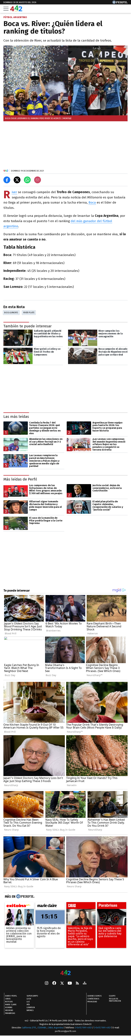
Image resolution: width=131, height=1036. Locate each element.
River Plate (28, 312)
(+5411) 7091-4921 (83, 1027)
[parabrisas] (111, 906)
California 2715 (29, 1027)
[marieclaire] (50, 906)
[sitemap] (84, 983)
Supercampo (32, 996)
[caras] (81, 906)
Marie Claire (11, 1005)
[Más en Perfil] (24, 896)
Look (29, 999)
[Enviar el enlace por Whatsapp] (27, 179)
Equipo (112, 996)
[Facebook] (54, 983)
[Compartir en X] (17, 179)
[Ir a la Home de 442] (16, 10)
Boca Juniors (11, 312)
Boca (92, 202)
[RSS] (77, 983)
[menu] (6, 8)
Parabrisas (10, 1013)
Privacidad (92, 1002)
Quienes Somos (94, 996)
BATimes (30, 1010)
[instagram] (46, 983)
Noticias (9, 1002)
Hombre (8, 1008)
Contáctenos (93, 999)
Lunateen (31, 1008)
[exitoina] (19, 906)
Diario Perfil (11, 996)
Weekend (9, 1010)
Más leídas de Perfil (20, 479)
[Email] (37, 179)
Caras (7, 999)
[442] (65, 973)
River (14, 192)
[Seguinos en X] (62, 983)
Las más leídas (16, 416)
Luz (28, 1002)
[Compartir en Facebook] (6, 179)
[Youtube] (70, 983)
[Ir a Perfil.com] (120, 3)
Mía (28, 1005)
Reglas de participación (115, 1000)
